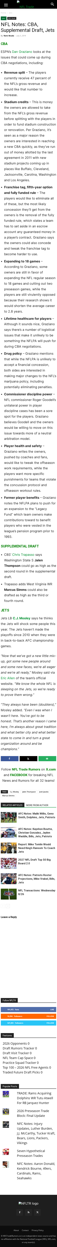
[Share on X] (28, 758)
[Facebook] (19, 1212)
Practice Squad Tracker (19, 1062)
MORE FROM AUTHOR (37, 805)
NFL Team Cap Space (18, 1058)
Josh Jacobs (43, 792)
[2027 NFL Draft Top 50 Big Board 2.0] (9, 863)
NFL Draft (11, 18)
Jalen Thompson (29, 792)
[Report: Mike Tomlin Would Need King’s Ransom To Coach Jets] (9, 848)
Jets (10, 12)
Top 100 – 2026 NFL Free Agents (25, 1067)
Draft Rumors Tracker (18, 1048)
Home (3, 12)
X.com (51, 769)
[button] (6, 5)
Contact (25, 1230)
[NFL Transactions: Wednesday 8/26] (9, 894)
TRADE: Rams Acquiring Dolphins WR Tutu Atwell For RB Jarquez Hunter (35, 1098)
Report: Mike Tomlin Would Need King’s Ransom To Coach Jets (36, 848)
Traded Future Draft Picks (21, 1072)
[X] (37, 1212)
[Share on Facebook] (10, 758)
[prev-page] (3, 906)
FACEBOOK (19, 775)
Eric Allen (8, 678)
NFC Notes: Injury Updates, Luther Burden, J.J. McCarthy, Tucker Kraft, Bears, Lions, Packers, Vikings (36, 1133)
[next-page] (8, 906)
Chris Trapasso (23, 555)
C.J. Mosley (21, 618)
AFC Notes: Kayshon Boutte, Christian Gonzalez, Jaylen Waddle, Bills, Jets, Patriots (35, 832)
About (16, 1230)
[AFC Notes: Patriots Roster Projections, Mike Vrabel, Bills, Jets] (9, 878)
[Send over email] (47, 758)
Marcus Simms (8, 795)
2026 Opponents (15, 1043)
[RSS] (28, 1212)
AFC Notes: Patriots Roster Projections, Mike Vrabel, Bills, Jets (36, 878)
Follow (50, 1016)
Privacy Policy (38, 1230)
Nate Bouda (9, 35)
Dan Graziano (22, 52)
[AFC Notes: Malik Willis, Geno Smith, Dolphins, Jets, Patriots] (9, 817)
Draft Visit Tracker (16, 1053)
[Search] (52, 4)
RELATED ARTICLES (12, 805)
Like (52, 1009)
